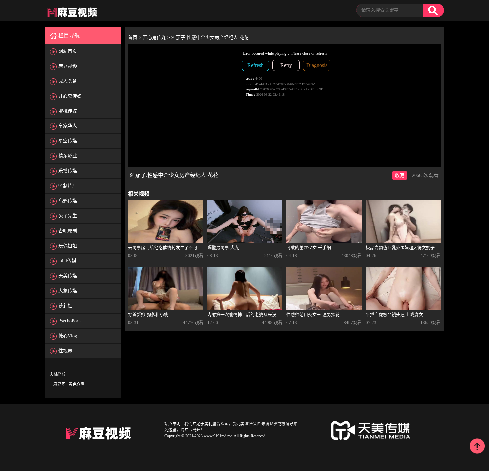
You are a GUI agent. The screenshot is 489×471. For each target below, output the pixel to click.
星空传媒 (67, 140)
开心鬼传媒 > (157, 37)
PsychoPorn (69, 320)
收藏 (399, 175)
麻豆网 (59, 384)
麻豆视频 (67, 66)
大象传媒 (67, 290)
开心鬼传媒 (70, 96)
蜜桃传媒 (67, 111)
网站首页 (67, 51)
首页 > (135, 37)
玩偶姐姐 (67, 245)
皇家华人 (67, 125)
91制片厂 (67, 185)
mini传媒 (67, 260)
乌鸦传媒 (67, 200)
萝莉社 (65, 305)
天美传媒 (67, 275)
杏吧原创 (67, 230)
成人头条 (67, 81)
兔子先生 (67, 215)
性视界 (65, 350)
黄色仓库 (76, 384)
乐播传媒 (67, 170)
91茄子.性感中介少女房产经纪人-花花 (210, 37)
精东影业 (67, 155)
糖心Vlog (67, 335)
